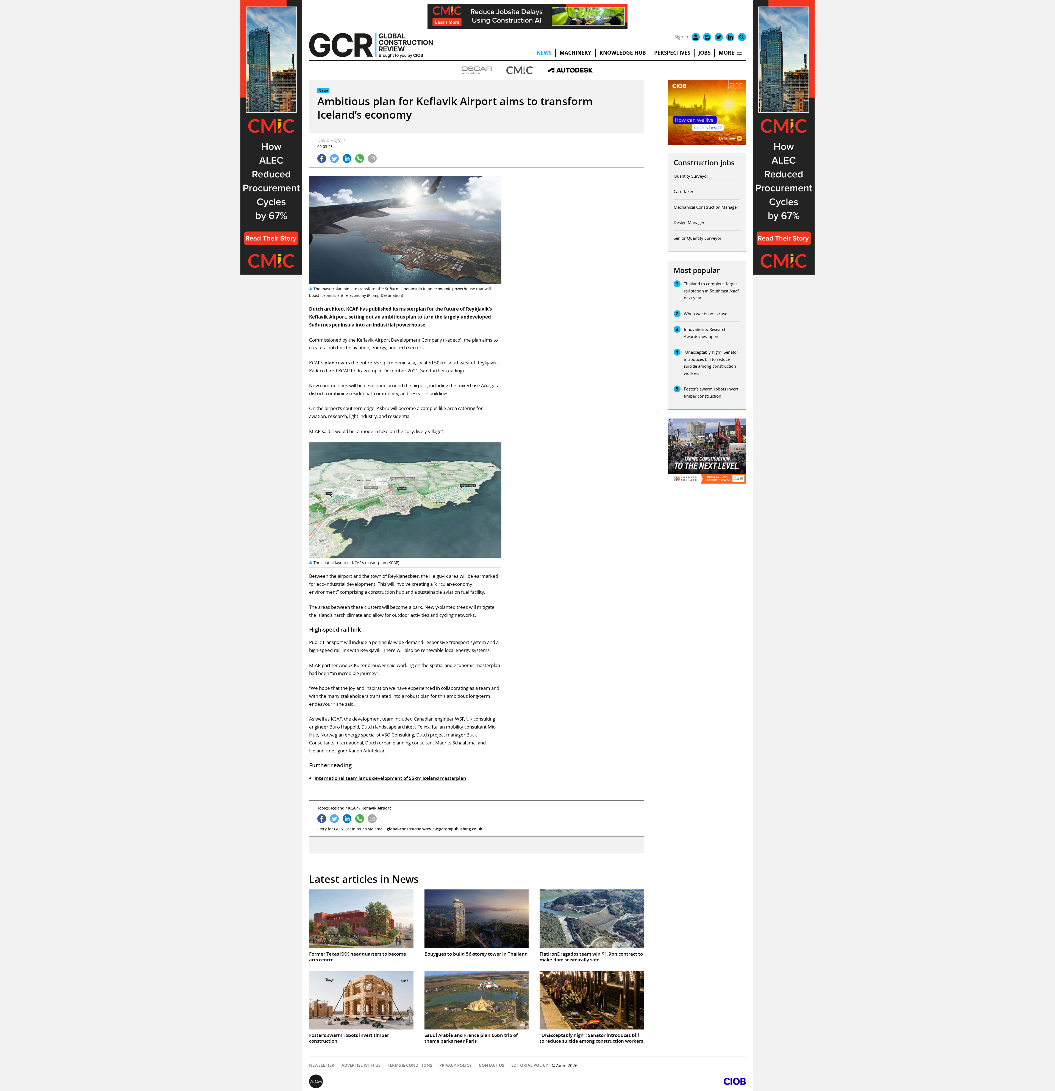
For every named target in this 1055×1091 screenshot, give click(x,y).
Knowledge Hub (622, 52)
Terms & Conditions (410, 1065)
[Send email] (372, 158)
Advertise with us (361, 1065)
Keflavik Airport (376, 808)
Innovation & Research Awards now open (705, 333)
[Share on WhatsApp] (359, 158)
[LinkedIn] (730, 37)
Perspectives (672, 52)
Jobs (704, 52)
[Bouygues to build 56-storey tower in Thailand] (476, 918)
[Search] (742, 37)
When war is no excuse (705, 313)
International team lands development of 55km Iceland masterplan (390, 778)
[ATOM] (418, 1081)
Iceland (338, 808)
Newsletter (321, 1065)
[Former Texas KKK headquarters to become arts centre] (361, 918)
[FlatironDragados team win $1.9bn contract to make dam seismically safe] (592, 918)
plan (329, 362)
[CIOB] (637, 1081)
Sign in (681, 37)
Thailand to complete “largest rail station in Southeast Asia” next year (711, 290)
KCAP (353, 808)
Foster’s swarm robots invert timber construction (711, 392)
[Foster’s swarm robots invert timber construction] (361, 1000)
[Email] (707, 37)
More (726, 52)
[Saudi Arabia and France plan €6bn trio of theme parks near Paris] (476, 1000)
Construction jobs (704, 163)
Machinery (575, 52)
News (544, 52)
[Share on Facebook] (321, 158)
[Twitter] (719, 37)
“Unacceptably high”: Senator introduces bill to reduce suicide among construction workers (711, 362)
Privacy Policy (455, 1065)
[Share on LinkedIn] (347, 158)
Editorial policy (529, 1065)
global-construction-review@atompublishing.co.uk (434, 828)
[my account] (696, 37)
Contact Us (491, 1065)
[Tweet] (334, 158)
